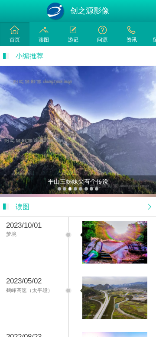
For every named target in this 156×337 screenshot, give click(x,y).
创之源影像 (89, 10)
